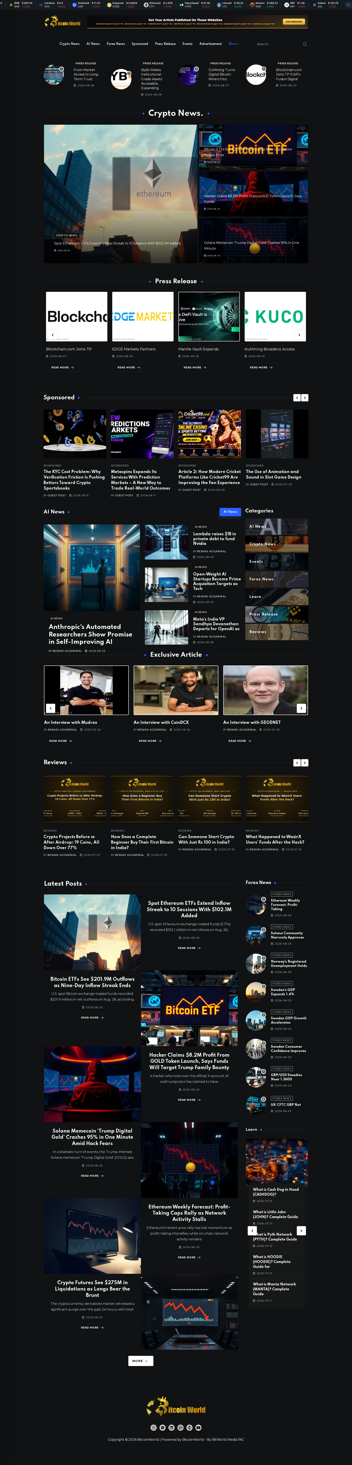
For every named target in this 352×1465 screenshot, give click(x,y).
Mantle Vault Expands (132, 349)
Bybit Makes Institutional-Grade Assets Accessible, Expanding (151, 79)
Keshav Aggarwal (67, 650)
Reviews (50, 831)
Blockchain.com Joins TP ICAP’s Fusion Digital (289, 74)
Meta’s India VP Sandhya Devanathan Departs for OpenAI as (216, 624)
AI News (93, 44)
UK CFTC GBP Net (286, 1105)
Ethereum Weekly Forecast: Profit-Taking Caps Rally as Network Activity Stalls (189, 1213)
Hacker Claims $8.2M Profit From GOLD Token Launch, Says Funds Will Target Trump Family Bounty (189, 1062)
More (233, 44)
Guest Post (57, 495)
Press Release (165, 44)
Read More (60, 367)
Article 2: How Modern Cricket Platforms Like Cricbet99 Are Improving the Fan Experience (209, 477)
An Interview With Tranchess (252, 723)
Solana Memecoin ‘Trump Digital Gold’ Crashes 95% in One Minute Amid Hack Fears (92, 1137)
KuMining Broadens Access (203, 349)
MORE (137, 1361)
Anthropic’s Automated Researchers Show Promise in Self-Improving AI (90, 634)
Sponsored (140, 44)
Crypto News (69, 44)
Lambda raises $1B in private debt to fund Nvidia (214, 539)
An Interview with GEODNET (162, 723)
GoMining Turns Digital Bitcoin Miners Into (222, 74)
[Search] (305, 44)
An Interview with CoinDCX (71, 723)
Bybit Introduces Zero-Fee (268, 349)
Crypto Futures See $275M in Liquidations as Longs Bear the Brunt (92, 1289)
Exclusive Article (58, 713)
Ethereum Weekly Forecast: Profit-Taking (285, 905)
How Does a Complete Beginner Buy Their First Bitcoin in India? (75, 842)
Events (187, 44)
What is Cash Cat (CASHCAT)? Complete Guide (273, 1262)
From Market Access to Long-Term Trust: (86, 74)
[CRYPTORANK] (348, 5)
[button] (52, 334)
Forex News (116, 44)
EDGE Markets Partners (67, 349)
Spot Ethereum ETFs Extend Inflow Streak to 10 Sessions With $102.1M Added (117, 243)
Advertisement (210, 44)
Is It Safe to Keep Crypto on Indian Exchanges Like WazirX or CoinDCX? (276, 842)
